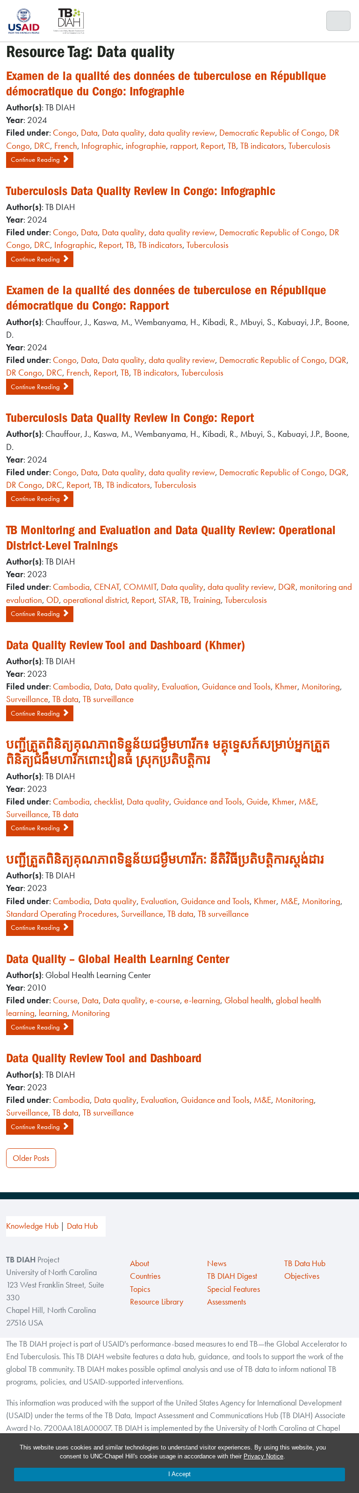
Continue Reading (36, 159)
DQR (337, 360)
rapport (183, 146)
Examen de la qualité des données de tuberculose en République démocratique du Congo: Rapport (166, 298)
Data (89, 132)
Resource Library (156, 1302)
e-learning (202, 1000)
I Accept (179, 1474)
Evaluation (180, 686)
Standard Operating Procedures (61, 914)
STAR (167, 600)
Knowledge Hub (32, 1226)
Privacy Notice (263, 1456)
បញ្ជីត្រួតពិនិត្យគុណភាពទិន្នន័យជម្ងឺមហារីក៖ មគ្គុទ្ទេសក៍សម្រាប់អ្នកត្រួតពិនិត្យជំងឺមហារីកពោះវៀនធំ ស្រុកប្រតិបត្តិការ (168, 752)
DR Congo (24, 372)
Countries (145, 1276)
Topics (140, 1289)
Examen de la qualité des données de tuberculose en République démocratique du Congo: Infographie (166, 83)
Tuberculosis (309, 146)
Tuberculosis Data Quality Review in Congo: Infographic (140, 190)
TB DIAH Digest (232, 1276)
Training (207, 600)
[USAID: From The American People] (26, 21)
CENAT (106, 587)
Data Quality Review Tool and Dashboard (103, 1058)
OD (52, 600)
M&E (307, 801)
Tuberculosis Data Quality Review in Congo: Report (130, 417)
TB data (65, 699)
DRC (42, 146)
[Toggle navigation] (338, 21)
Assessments (226, 1302)
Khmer (286, 686)
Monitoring (321, 686)
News (216, 1263)
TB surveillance (108, 699)
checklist (108, 801)
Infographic (101, 146)
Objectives (301, 1276)
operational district (95, 600)
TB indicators (262, 146)
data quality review (182, 132)
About (139, 1263)
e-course (165, 1000)
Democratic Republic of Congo (272, 132)
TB (232, 146)
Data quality (123, 132)
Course (65, 1000)
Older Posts (31, 1158)
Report (212, 146)
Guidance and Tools (236, 686)
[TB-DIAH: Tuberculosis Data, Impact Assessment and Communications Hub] (68, 21)
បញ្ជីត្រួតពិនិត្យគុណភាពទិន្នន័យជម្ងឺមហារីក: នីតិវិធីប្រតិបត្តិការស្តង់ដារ (165, 859)
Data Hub (82, 1226)
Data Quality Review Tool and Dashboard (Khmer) (125, 645)
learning (53, 1013)
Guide (257, 801)
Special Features (233, 1289)
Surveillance (27, 699)
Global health (248, 1000)
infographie (146, 146)
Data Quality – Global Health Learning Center (117, 958)
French (65, 146)
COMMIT (140, 587)
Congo (65, 132)
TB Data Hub (304, 1263)
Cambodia (71, 587)
